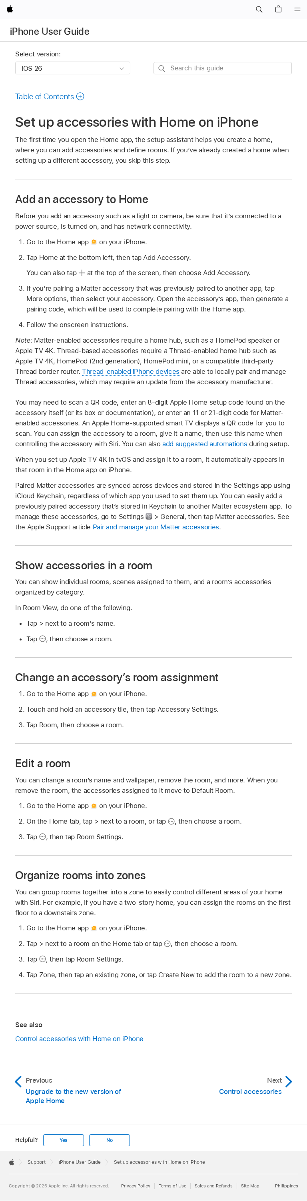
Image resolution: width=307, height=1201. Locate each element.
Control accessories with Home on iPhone (79, 1039)
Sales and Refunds (214, 1186)
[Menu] (297, 9)
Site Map (250, 1186)
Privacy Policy (135, 1186)
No (109, 1140)
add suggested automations (204, 444)
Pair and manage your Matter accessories (156, 527)
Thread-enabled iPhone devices (130, 371)
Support (37, 1162)
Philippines (286, 1186)
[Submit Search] (162, 68)
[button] (259, 9)
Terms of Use (172, 1186)
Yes (64, 1140)
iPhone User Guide (50, 31)
